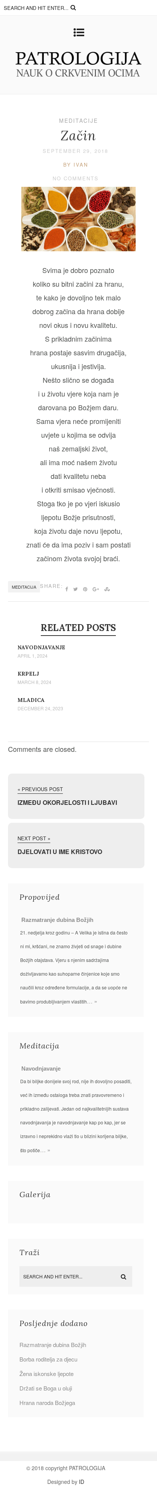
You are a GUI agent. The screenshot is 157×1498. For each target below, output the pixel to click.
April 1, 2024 (33, 655)
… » (92, 1001)
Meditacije (78, 120)
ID (81, 1481)
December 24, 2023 (40, 708)
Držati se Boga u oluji (45, 1388)
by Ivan (75, 164)
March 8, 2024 (34, 682)
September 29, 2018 (75, 150)
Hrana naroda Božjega (47, 1402)
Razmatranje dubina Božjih (57, 920)
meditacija (24, 587)
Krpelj (28, 673)
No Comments (76, 178)
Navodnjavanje (41, 647)
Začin (78, 135)
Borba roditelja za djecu (48, 1359)
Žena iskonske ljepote (46, 1374)
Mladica (31, 700)
